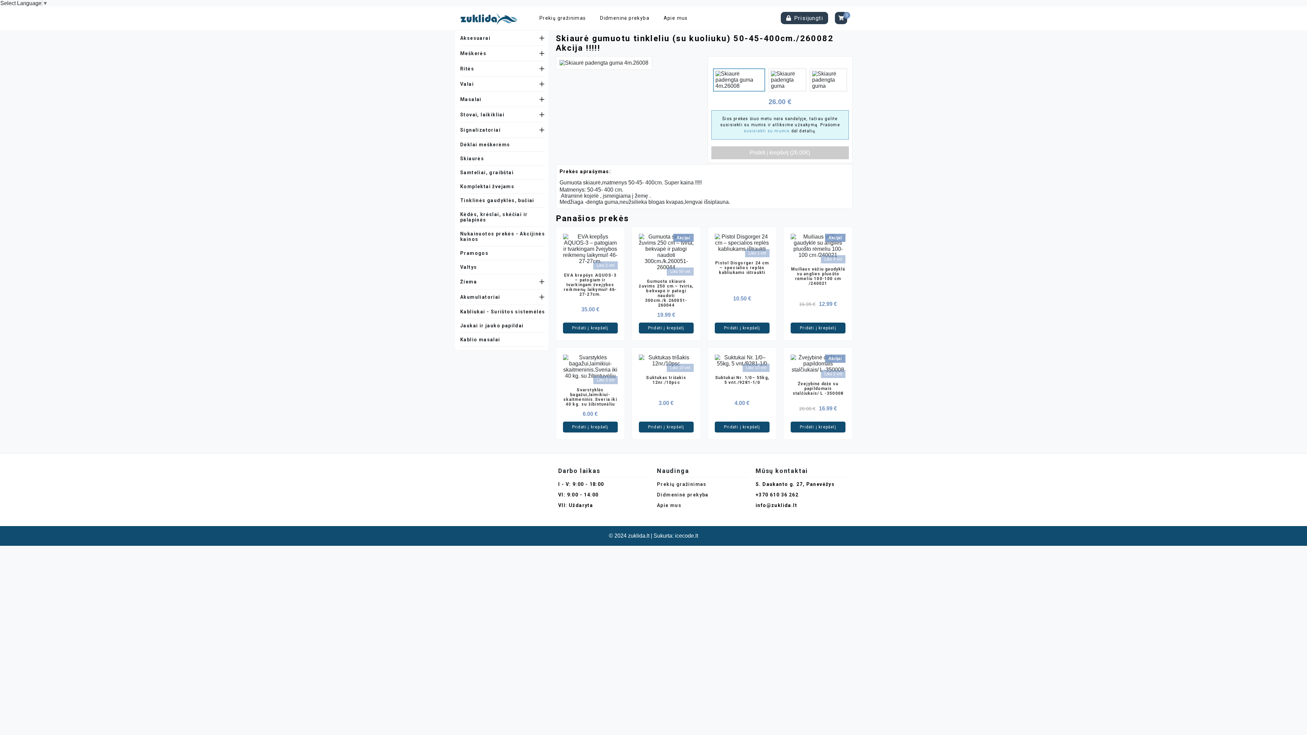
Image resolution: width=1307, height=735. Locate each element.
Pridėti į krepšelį (590, 328)
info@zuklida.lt (776, 505)
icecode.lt (686, 536)
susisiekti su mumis (767, 131)
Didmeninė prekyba (624, 18)
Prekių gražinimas (562, 18)
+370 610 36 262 (777, 494)
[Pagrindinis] (490, 18)
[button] (502, 38)
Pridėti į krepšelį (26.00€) (780, 153)
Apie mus (676, 18)
